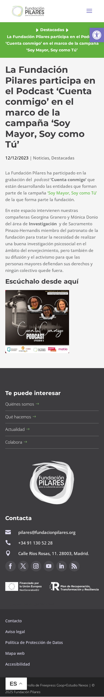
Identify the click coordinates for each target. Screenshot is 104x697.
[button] (97, 35)
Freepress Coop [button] (52, 685)
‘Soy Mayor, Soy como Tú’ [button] (72, 193)
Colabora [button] (13, 442)
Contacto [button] (14, 620)
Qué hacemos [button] (18, 416)
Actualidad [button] (15, 429)
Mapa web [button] (15, 653)
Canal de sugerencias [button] (32, 604)
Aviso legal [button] (15, 631)
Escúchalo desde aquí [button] (41, 281)
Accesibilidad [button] (17, 664)
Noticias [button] (41, 158)
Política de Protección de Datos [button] (34, 642)
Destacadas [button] (52, 29)
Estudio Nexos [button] (77, 685)
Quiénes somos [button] (19, 404)
